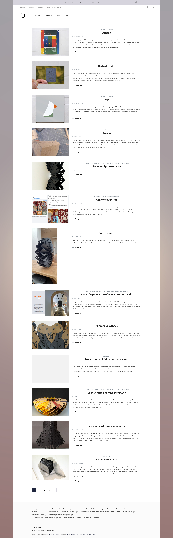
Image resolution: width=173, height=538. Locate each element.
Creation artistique (99, 163)
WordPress (70, 534)
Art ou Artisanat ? (106, 459)
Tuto (111, 130)
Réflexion (106, 291)
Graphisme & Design (106, 29)
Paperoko (97, 196)
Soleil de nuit (106, 233)
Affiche (106, 32)
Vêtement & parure (122, 323)
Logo (107, 99)
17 (50, 490)
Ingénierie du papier (113, 163)
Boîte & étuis (104, 130)
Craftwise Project (106, 199)
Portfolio (48, 15)
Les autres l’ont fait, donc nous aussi (106, 359)
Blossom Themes (54, 534)
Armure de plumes (107, 325)
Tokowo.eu (22, 7)
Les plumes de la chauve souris (106, 426)
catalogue (87, 163)
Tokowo (37, 15)
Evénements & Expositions (93, 291)
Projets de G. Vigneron (54, 7)
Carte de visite (106, 66)
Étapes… (67, 15)
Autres (58, 15)
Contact (40, 7)
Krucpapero (125, 163)
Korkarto (111, 323)
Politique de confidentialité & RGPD (84, 534)
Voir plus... (78, 51)
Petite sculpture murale (106, 166)
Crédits (31, 7)
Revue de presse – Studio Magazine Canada (106, 294)
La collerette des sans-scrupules (106, 392)
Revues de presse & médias (110, 196)
